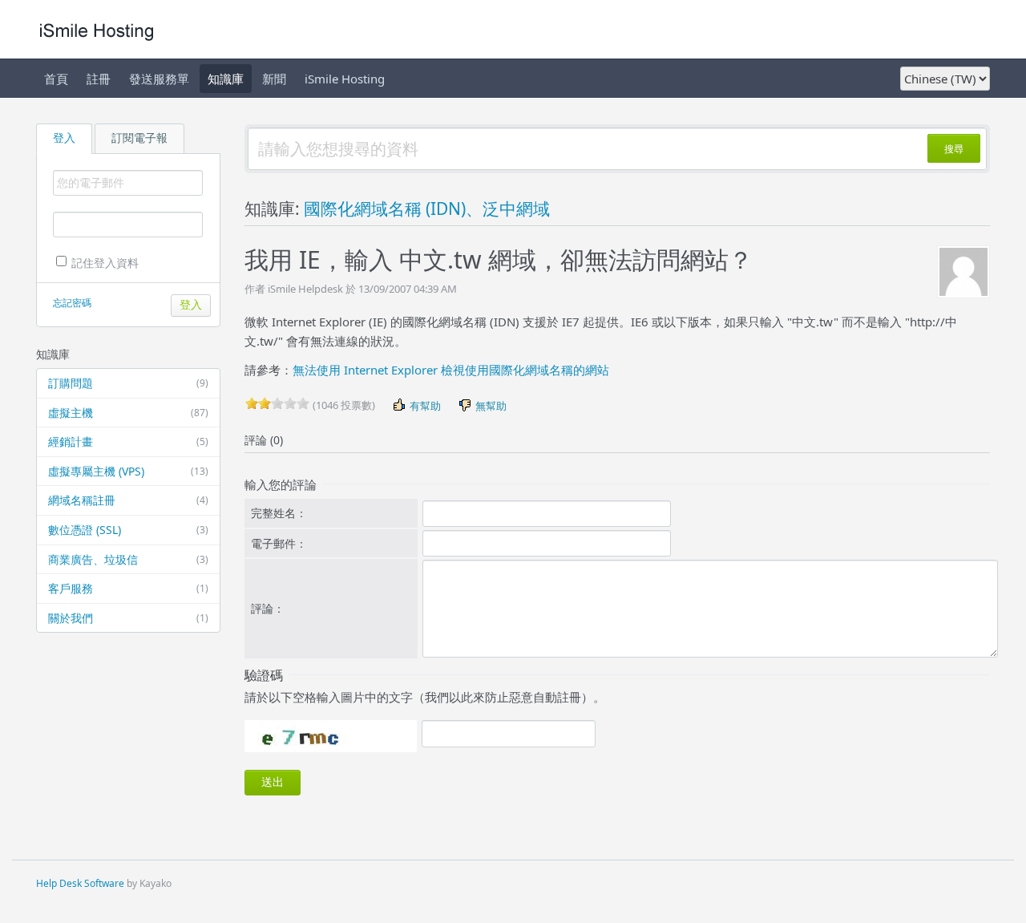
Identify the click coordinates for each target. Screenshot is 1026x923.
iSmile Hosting (345, 79)
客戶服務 (128, 588)
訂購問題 (128, 383)
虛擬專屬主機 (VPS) (128, 471)
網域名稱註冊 (128, 500)
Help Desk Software (80, 883)
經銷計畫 (128, 441)
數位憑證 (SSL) (128, 529)
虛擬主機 (128, 412)
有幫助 (424, 406)
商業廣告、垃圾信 (128, 559)
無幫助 (490, 406)
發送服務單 (159, 79)
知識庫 (226, 79)
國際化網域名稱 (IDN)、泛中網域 (427, 208)
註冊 (99, 79)
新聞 (274, 79)
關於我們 (128, 617)
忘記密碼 (72, 303)
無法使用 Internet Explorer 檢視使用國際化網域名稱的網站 (451, 370)
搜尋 (953, 149)
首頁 (56, 79)
